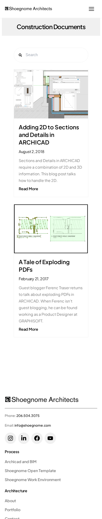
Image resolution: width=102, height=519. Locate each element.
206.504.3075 (28, 415)
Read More (28, 188)
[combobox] (55, 55)
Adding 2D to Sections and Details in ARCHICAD (49, 134)
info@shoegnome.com (32, 425)
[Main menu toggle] (91, 9)
